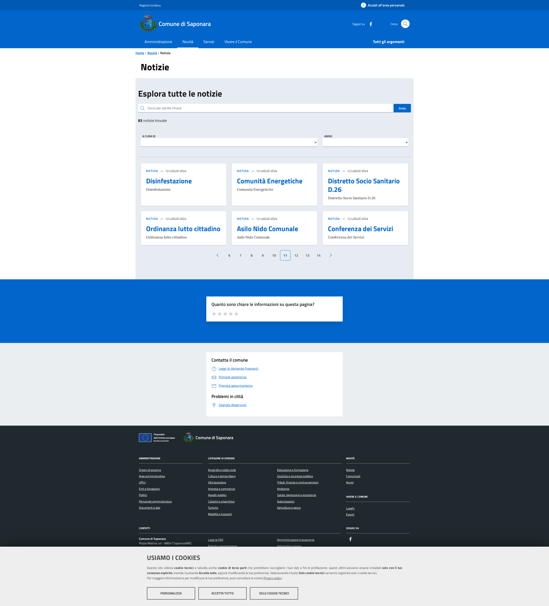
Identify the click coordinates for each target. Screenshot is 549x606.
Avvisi (350, 482)
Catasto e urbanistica (221, 501)
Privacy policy (273, 578)
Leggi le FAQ (215, 539)
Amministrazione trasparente (295, 539)
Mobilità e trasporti (220, 514)
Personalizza (171, 593)
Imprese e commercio (221, 488)
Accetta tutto (222, 593)
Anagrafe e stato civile (222, 470)
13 (307, 255)
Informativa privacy (289, 546)
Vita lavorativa (217, 482)
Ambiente (283, 488)
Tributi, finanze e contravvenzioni (297, 482)
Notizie (350, 470)
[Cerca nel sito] (405, 23)
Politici (143, 495)
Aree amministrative (152, 476)
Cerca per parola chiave (164, 108)
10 (274, 255)
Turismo (213, 507)
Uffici (142, 482)
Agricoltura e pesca (289, 507)
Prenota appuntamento (222, 546)
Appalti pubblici (217, 495)
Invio (402, 108)
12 (296, 255)
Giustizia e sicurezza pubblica (295, 476)
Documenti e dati (149, 507)
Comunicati (353, 476)
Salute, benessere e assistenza (296, 495)
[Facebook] (369, 24)
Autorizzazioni (285, 501)
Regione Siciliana (150, 5)
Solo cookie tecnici (274, 593)
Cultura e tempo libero (221, 476)
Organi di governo (150, 470)
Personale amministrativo (155, 501)
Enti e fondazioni (149, 488)
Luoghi (350, 508)
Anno (328, 136)
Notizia (152, 171)
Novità (152, 52)
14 (319, 255)
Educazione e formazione (292, 470)
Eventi (350, 514)
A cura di (148, 136)
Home (140, 52)
